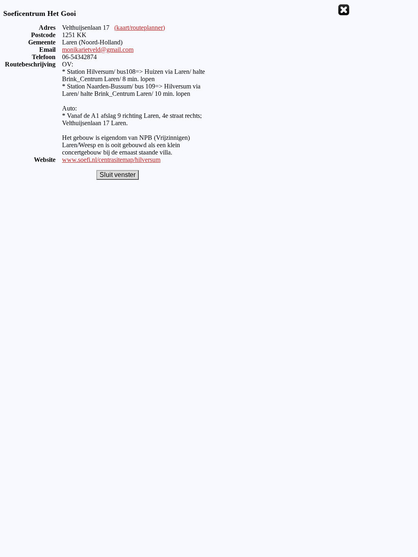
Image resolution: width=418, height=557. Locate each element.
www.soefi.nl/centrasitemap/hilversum (111, 159)
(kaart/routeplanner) (139, 27)
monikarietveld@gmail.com (97, 49)
